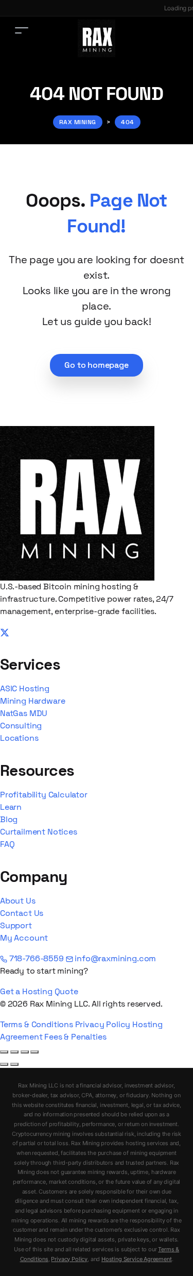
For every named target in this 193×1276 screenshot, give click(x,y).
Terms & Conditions (36, 1024)
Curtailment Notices (38, 831)
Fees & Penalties (75, 1036)
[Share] (25, 1051)
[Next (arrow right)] (14, 1064)
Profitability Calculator (43, 794)
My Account (24, 937)
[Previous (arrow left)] (4, 1064)
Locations (19, 738)
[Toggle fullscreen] (14, 1051)
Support (16, 925)
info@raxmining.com (114, 958)
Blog (8, 819)
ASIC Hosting (24, 688)
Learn (11, 807)
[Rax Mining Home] (77, 502)
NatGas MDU (23, 713)
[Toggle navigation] (21, 30)
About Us (18, 900)
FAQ (7, 844)
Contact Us (21, 913)
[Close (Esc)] (34, 1051)
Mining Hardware (32, 700)
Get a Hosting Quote (39, 991)
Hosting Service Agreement (136, 1259)
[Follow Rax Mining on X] (4, 631)
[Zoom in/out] (4, 1051)
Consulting (21, 725)
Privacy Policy (103, 1024)
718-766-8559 (36, 958)
